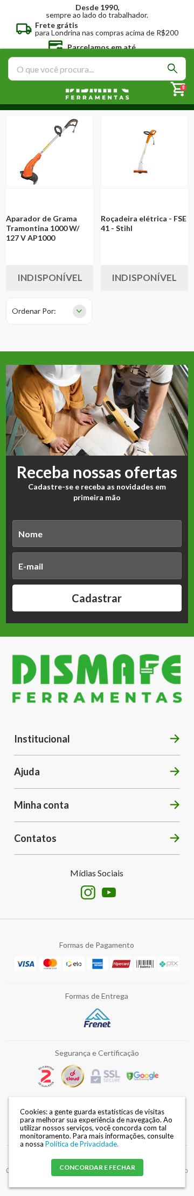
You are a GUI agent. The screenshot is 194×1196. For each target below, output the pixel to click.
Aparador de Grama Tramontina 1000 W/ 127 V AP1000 (42, 228)
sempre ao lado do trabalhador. (97, 11)
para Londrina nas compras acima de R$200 (106, 28)
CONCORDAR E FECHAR (97, 1167)
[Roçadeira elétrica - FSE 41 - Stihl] (144, 152)
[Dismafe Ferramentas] (97, 90)
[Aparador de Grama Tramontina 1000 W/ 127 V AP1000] (49, 152)
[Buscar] (172, 68)
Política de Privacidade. (82, 1144)
